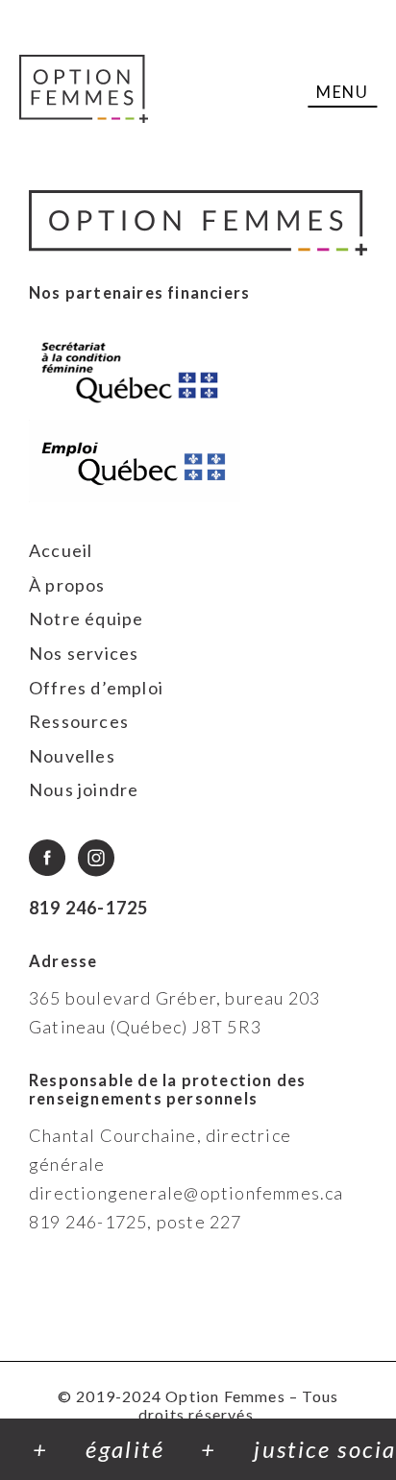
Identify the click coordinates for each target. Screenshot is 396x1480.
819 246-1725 (88, 907)
